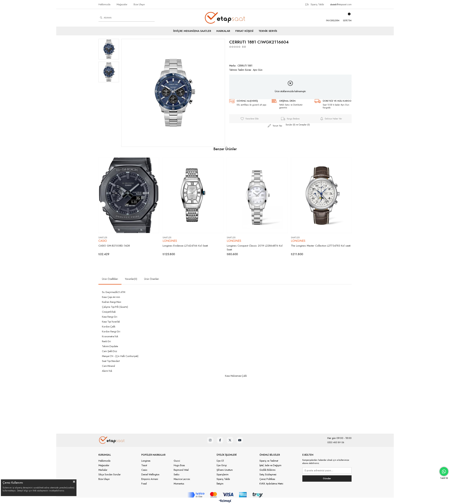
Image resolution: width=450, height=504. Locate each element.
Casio (144, 470)
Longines (145, 460)
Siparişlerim (223, 474)
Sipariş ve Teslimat (268, 460)
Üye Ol (220, 460)
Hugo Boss (179, 465)
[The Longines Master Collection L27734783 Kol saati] (321, 195)
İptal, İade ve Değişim (270, 465)
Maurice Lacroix (182, 479)
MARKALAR (223, 31)
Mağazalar (122, 4)
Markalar (102, 470)
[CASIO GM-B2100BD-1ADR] (129, 195)
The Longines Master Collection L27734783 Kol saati (321, 246)
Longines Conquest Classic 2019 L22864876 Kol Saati (254, 247)
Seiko (176, 474)
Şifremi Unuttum (225, 470)
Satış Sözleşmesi (267, 474)
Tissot (144, 465)
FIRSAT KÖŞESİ (244, 31)
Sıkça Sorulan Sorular (109, 474)
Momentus (179, 483)
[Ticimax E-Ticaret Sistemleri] (225, 501)
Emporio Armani (149, 479)
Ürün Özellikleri (110, 279)
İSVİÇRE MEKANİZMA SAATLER (192, 31)
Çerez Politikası (267, 479)
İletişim (220, 483)
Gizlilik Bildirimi (267, 470)
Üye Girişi (222, 465)
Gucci (177, 460)
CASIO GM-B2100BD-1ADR (114, 246)
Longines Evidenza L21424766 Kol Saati (185, 246)
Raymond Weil (181, 470)
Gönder (327, 478)
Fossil (144, 483)
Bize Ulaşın (139, 4)
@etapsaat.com (344, 4)
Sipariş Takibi (317, 4)
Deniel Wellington (150, 474)
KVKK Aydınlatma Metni (271, 483)
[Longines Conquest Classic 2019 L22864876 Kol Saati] (257, 195)
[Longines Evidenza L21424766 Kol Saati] (193, 195)
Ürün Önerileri (151, 279)
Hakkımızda (104, 4)
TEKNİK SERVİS (268, 31)
